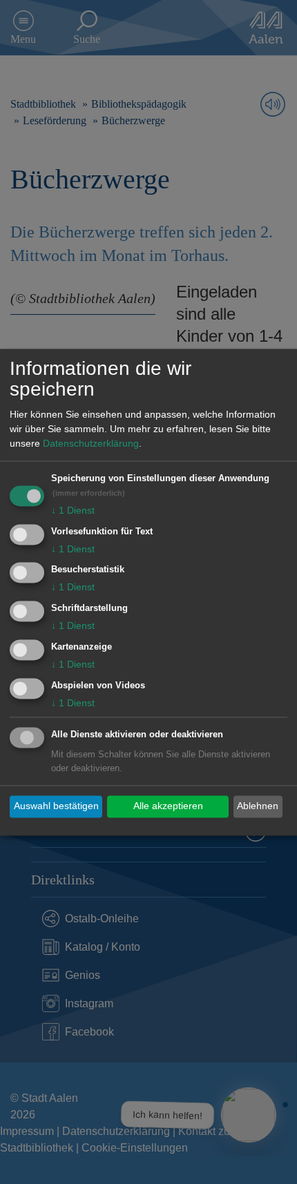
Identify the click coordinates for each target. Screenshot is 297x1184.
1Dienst (73, 510)
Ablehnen (257, 806)
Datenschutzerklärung (91, 443)
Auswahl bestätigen (56, 806)
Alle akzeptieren (168, 806)
